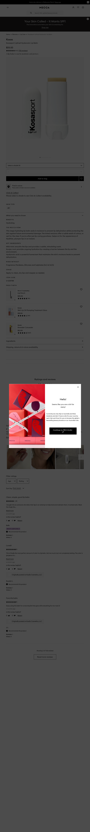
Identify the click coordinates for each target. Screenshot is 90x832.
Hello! (63, 399)
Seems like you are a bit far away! (63, 405)
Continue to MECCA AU (62, 430)
